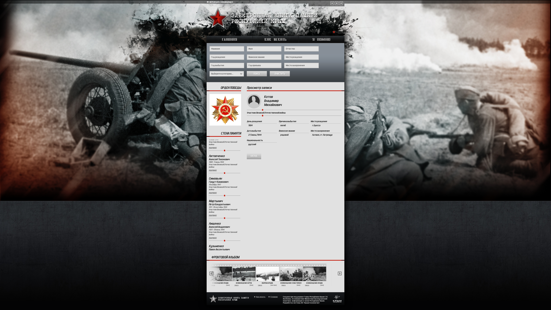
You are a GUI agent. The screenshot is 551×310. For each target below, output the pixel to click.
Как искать (260, 298)
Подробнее (213, 158)
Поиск (257, 73)
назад (254, 156)
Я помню (274, 298)
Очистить (280, 73)
